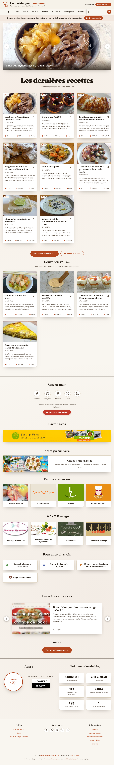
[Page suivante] (107, 618)
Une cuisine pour (27, 3)
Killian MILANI (74, 755)
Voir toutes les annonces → (57, 650)
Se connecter (89, 4)
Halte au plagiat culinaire (19, 737)
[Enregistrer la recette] (33, 117)
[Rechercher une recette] (109, 12)
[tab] (54, 642)
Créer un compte (103, 4)
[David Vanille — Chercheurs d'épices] (57, 436)
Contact (95, 729)
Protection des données (95, 737)
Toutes (16, 12)
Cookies (95, 744)
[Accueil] (8, 12)
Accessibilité (95, 740)
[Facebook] (46, 730)
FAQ (19, 733)
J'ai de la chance (73, 253)
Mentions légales (95, 733)
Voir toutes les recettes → (44, 253)
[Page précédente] (6, 618)
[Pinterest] (57, 730)
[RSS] (68, 730)
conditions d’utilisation (70, 759)
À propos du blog (19, 729)
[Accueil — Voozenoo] (5, 4)
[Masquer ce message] (105, 18)
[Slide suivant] (107, 46)
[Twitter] (62, 730)
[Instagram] (52, 730)
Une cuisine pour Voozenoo (49, 755)
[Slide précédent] (6, 46)
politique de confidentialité (53, 759)
